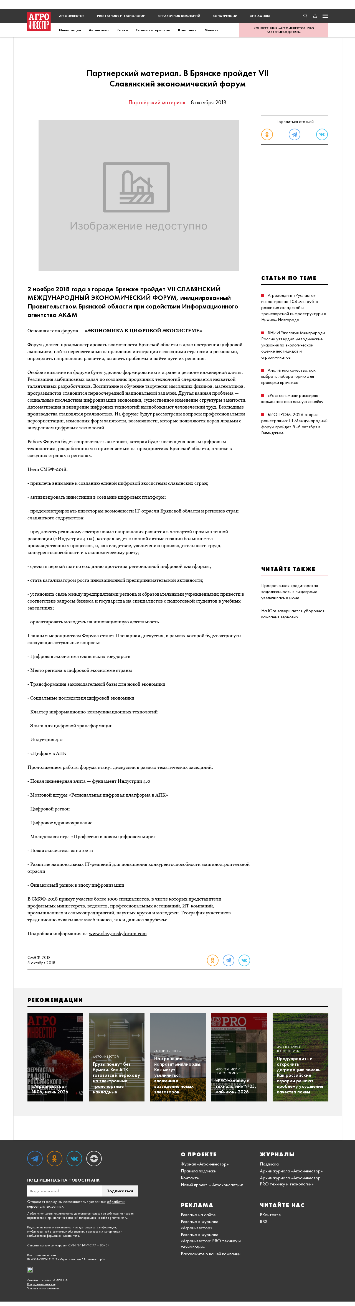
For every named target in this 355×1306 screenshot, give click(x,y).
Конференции (225, 16)
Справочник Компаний (179, 16)
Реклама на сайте (198, 1214)
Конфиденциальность (41, 1284)
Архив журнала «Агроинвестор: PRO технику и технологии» (290, 1181)
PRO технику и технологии (121, 16)
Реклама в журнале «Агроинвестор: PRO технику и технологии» (211, 1240)
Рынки (122, 29)
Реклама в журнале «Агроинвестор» (199, 1224)
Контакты (190, 1178)
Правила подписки (198, 1171)
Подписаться (119, 1191)
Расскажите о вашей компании (210, 1254)
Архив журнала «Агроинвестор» (291, 1171)
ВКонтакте (270, 1214)
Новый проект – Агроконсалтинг (212, 1185)
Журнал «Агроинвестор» (205, 1164)
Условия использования (43, 1288)
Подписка (269, 1164)
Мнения (211, 29)
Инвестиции (70, 29)
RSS (263, 1221)
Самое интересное (153, 29)
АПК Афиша (260, 16)
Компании (187, 29)
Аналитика (99, 29)
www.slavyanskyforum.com (118, 933)
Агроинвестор (72, 16)
